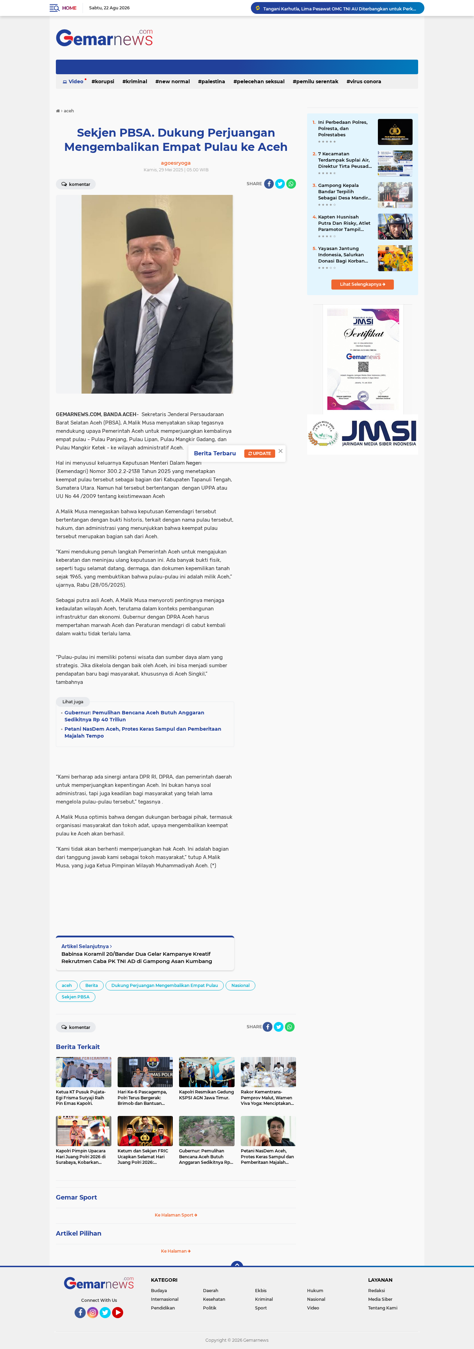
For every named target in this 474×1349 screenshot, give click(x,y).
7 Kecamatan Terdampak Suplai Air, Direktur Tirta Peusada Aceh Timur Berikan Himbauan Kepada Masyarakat (344, 160)
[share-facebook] (269, 184)
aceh (67, 985)
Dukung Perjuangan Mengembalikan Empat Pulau (164, 985)
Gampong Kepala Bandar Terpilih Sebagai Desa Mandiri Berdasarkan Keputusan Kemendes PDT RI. (344, 191)
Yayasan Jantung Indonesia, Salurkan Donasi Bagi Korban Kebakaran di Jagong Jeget (343, 255)
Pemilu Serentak (317, 81)
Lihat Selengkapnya (361, 284)
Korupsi (104, 81)
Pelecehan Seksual (261, 81)
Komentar (79, 184)
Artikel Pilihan (78, 1233)
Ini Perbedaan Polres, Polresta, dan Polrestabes (342, 128)
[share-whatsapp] (291, 184)
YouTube (122, 1321)
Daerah (210, 1290)
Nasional (240, 985)
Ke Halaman (174, 1251)
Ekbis (260, 1290)
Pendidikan (163, 1308)
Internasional (164, 1299)
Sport (261, 1308)
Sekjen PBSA (76, 996)
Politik (210, 1308)
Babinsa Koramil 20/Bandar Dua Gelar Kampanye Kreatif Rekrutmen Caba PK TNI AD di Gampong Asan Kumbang (136, 957)
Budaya (159, 1290)
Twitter (108, 1321)
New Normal (174, 81)
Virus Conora (365, 81)
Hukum (315, 1290)
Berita (91, 985)
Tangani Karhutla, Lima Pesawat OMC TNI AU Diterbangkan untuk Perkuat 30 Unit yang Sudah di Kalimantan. (340, 7)
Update (261, 453)
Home (69, 8)
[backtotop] (237, 1267)
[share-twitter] (280, 184)
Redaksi (376, 1290)
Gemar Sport (76, 1197)
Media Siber (380, 1299)
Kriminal (136, 81)
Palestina (213, 81)
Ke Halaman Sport (174, 1215)
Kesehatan (214, 1299)
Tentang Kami (382, 1308)
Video (76, 81)
